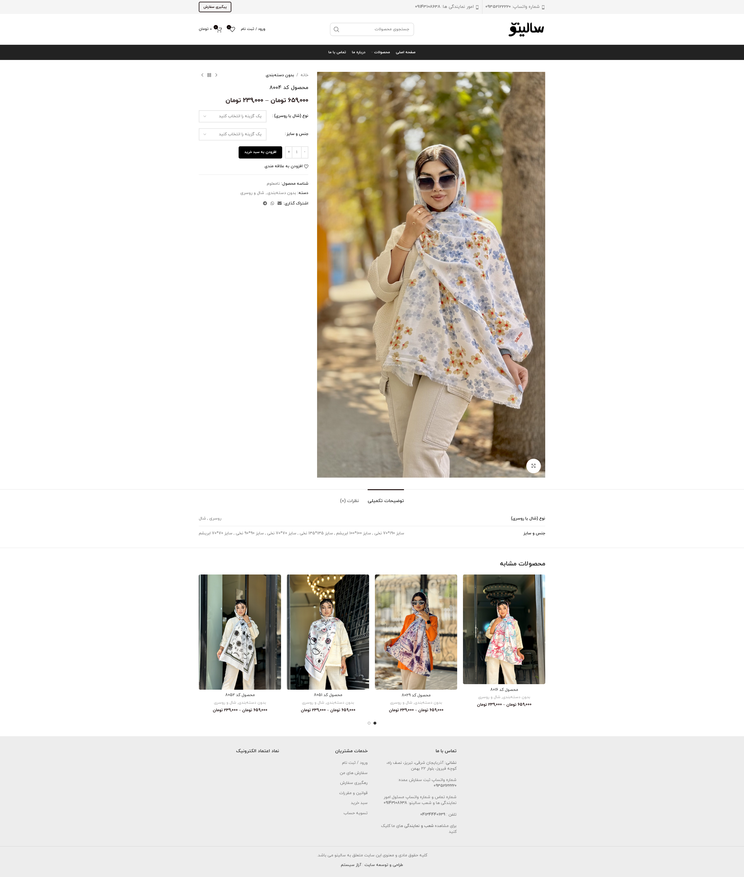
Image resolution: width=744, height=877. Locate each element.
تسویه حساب (356, 813)
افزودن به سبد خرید (260, 152)
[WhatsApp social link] (272, 204)
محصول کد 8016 (504, 690)
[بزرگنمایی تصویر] (533, 466)
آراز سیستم (351, 865)
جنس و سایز (297, 134)
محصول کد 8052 (240, 695)
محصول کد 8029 (416, 695)
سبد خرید (359, 803)
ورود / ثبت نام (355, 763)
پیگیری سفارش (215, 7)
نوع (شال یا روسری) (291, 116)
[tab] (386, 498)
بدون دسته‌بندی (280, 75)
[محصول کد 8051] (328, 632)
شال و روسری (252, 193)
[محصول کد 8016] (504, 629)
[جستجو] (336, 29)
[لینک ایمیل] (279, 204)
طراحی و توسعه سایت (383, 865)
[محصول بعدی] (202, 75)
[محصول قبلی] (216, 75)
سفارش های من (354, 773)
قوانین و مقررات (353, 793)
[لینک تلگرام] (265, 204)
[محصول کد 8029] (416, 632)
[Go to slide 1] (374, 723)
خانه (304, 75)
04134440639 (432, 814)
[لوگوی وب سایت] (527, 29)
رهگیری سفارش (354, 783)
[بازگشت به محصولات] (209, 75)
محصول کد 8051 (328, 695)
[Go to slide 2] (369, 723)
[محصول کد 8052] (240, 632)
